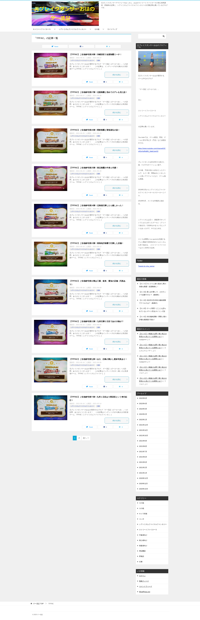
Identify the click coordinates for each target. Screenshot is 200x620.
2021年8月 (143, 446)
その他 (96, 29)
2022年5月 (143, 398)
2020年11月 (143, 483)
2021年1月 (143, 473)
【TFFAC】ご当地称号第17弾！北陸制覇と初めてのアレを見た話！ (98, 92)
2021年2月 (143, 467)
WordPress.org (144, 592)
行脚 (98, 60)
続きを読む (117, 75)
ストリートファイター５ (42, 29)
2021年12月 (143, 425)
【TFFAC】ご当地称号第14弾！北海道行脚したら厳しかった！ (97, 205)
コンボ (141, 519)
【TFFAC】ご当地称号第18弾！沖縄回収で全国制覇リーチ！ (96, 54)
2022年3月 (143, 409)
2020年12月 (143, 478)
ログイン (142, 576)
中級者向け (143, 535)
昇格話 (141, 556)
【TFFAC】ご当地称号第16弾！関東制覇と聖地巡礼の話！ (95, 130)
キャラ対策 (143, 514)
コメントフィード (145, 586)
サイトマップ (112, 29)
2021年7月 (143, 451)
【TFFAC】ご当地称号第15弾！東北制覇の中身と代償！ (94, 168)
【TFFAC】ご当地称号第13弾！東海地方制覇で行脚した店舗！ (97, 243)
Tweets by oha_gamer (146, 266)
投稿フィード (144, 581)
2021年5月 (143, 462)
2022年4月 (143, 403)
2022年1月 (143, 419)
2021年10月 (143, 435)
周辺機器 (142, 551)
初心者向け (143, 540)
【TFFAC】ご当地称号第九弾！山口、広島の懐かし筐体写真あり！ (98, 359)
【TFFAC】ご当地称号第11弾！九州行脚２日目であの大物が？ (97, 321)
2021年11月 (143, 430)
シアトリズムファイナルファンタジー (72, 29)
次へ (85, 438)
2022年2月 (143, 414)
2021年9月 (143, 441)
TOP (38, 604)
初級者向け (143, 546)
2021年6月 (143, 457)
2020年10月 (143, 489)
